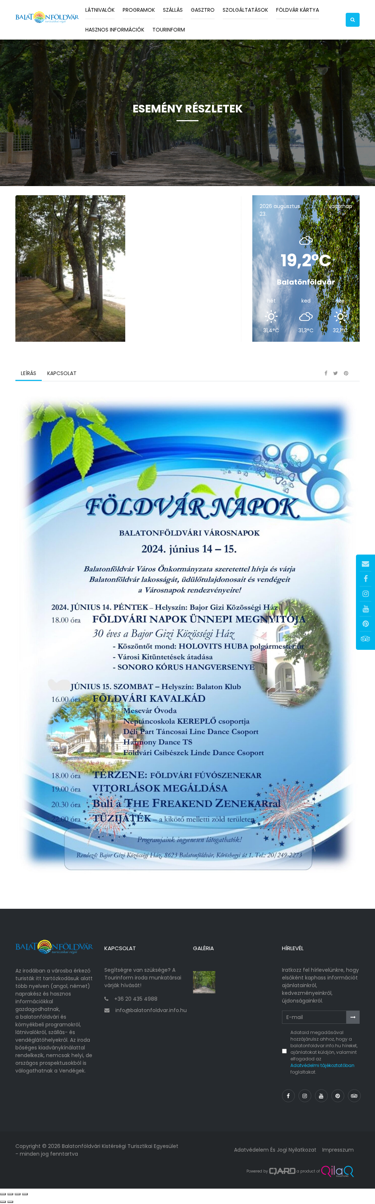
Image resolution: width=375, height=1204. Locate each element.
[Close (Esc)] (3, 1194)
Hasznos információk (114, 29)
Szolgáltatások (245, 10)
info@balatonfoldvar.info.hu (151, 1010)
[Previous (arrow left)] (3, 1202)
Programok (139, 10)
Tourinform (168, 29)
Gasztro (203, 10)
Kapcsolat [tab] (62, 373)
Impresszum (338, 1149)
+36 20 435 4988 (135, 999)
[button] (353, 20)
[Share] (10, 1194)
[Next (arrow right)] (10, 1202)
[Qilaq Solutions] (337, 1171)
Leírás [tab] (28, 373)
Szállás (173, 10)
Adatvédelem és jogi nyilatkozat (275, 1149)
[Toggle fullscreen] (18, 1194)
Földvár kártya (297, 10)
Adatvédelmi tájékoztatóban (322, 1065)
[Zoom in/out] (25, 1194)
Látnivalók (100, 10)
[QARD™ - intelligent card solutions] (282, 1171)
